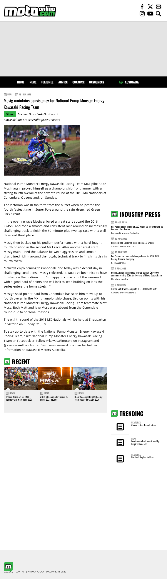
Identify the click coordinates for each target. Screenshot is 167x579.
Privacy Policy (35, 572)
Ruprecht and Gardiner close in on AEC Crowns (132, 242)
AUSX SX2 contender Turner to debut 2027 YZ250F (54, 398)
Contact (21, 572)
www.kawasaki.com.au (64, 345)
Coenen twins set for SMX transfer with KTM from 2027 (19, 398)
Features (47, 82)
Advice (62, 82)
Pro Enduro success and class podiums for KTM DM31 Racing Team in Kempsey (135, 257)
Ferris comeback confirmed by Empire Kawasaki (145, 442)
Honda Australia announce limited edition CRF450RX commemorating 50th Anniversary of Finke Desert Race (136, 274)
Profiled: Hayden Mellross (142, 457)
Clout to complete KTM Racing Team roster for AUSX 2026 (88, 398)
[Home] (30, 11)
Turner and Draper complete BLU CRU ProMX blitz (134, 289)
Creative (78, 82)
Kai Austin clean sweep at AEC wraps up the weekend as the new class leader (137, 228)
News (33, 82)
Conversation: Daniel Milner (144, 425)
